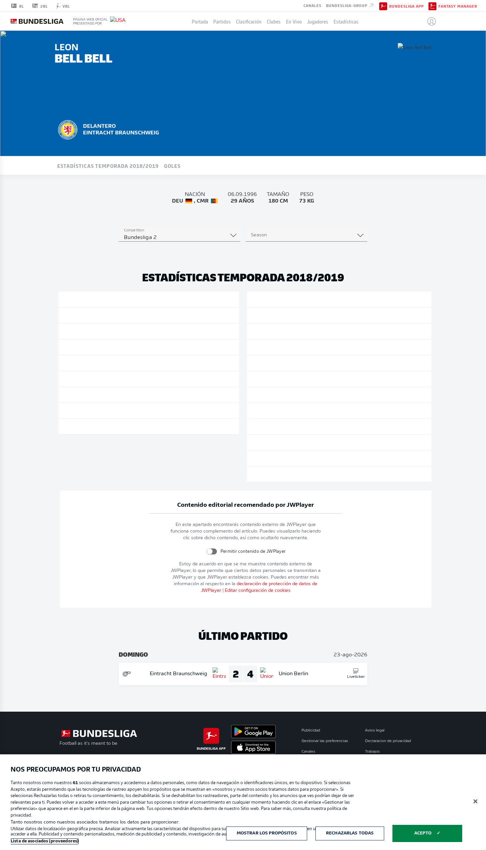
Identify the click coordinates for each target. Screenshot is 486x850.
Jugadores (317, 21)
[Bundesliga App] (383, 5)
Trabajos (372, 752)
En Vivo (294, 21)
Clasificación (249, 21)
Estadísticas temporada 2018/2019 (108, 165)
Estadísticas (346, 21)
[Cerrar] (475, 801)
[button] (429, 21)
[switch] (211, 551)
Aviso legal (375, 730)
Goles (172, 165)
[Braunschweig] (68, 128)
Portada (200, 21)
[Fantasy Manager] (432, 5)
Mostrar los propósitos (267, 833)
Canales (312, 5)
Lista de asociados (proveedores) (44, 841)
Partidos (222, 21)
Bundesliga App (406, 6)
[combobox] (179, 238)
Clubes (274, 21)
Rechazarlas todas (350, 833)
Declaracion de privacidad (388, 741)
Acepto (422, 833)
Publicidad (311, 730)
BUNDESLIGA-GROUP (347, 5)
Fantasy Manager (457, 6)
